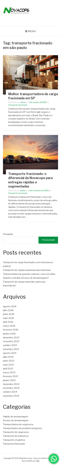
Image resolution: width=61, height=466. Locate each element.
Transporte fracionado (17, 105)
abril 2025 (8, 368)
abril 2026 (8, 322)
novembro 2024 (11, 388)
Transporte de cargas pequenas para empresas (27, 270)
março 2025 (9, 372)
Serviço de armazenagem (16, 420)
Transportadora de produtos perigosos (22, 428)
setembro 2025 (11, 349)
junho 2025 (8, 360)
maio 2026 (8, 318)
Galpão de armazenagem (15, 416)
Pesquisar (8, 234)
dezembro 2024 (11, 384)
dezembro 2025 (11, 337)
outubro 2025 (10, 345)
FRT (38, 461)
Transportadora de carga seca (18, 424)
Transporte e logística (14, 440)
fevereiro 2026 (10, 329)
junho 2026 (8, 314)
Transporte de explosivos (16, 436)
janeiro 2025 (9, 380)
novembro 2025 (11, 341)
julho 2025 (8, 357)
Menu (32, 31)
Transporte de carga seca (16, 432)
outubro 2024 (10, 392)
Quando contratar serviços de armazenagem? (26, 278)
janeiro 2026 (9, 333)
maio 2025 (8, 364)
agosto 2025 (9, 353)
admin (22, 102)
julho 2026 (8, 310)
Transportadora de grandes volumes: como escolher (29, 274)
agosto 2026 (9, 306)
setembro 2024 (11, 396)
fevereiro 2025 (10, 376)
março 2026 (9, 326)
